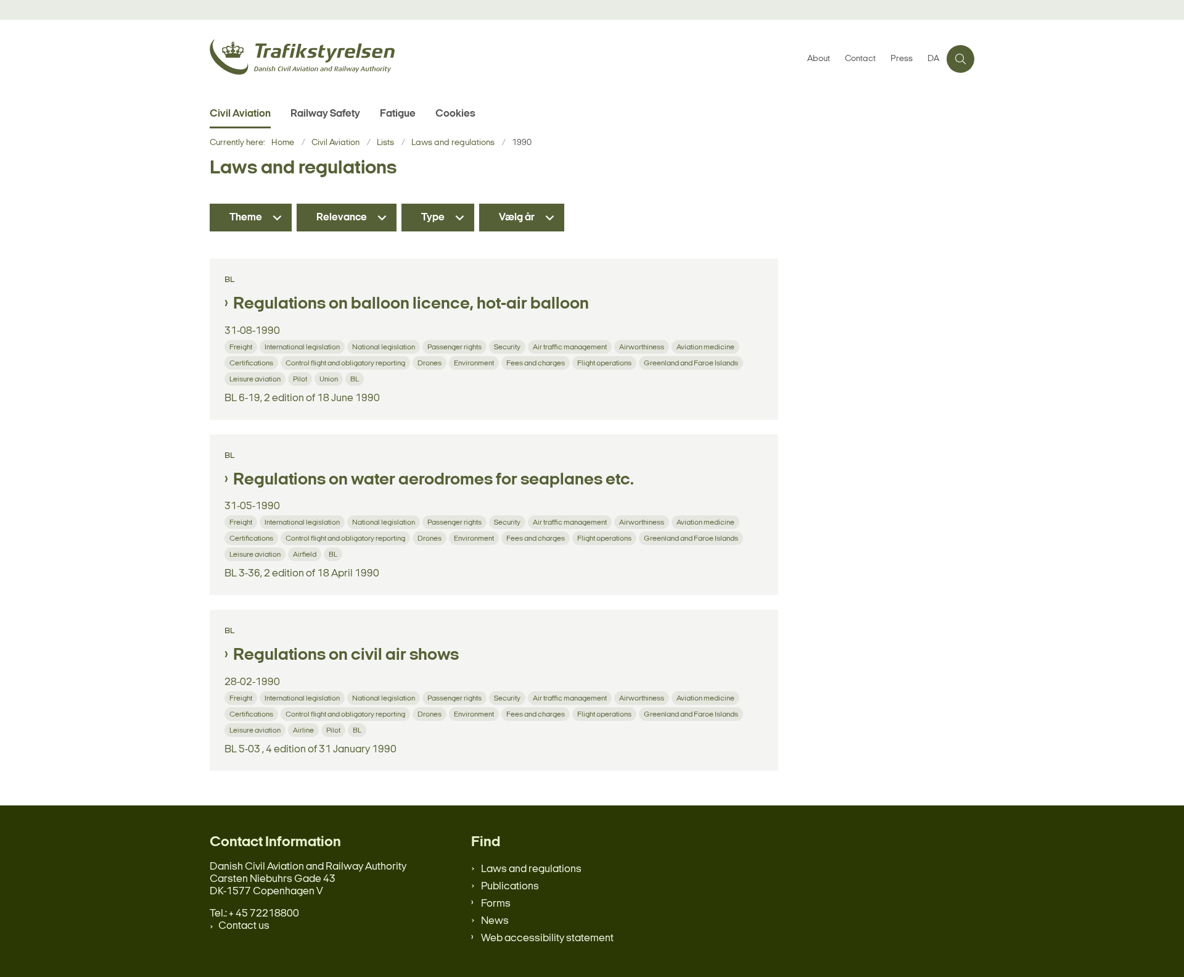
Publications (510, 886)
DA (933, 59)
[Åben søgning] (960, 59)
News (495, 921)
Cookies (455, 114)
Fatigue (398, 114)
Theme (245, 217)
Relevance (341, 217)
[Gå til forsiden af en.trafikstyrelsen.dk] (505, 58)
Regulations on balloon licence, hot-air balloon (411, 304)
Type (433, 217)
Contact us (243, 926)
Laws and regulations (531, 869)
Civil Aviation (240, 114)
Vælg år (517, 217)
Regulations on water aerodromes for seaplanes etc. (433, 480)
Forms (496, 904)
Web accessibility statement (547, 938)
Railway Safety (325, 114)
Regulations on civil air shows (346, 655)
